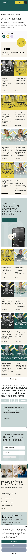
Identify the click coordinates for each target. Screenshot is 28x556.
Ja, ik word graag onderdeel (9, 457)
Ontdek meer (4, 90)
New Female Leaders (7, 499)
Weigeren (14, 545)
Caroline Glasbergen (7, 502)
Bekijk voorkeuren (14, 550)
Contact (3, 508)
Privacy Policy (14, 553)
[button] (26, 526)
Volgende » (18, 379)
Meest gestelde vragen (7, 505)
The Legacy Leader (8, 494)
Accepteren (14, 541)
